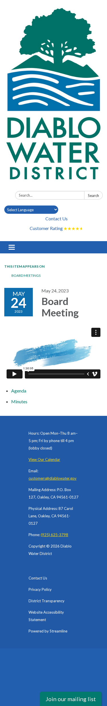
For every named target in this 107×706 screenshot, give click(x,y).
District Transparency (46, 601)
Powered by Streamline (48, 631)
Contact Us (56, 218)
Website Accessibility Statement (46, 616)
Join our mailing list (71, 698)
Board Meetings (26, 275)
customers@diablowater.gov (52, 478)
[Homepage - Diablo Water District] (53, 96)
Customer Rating (56, 228)
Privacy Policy (40, 589)
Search (93, 195)
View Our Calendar (44, 459)
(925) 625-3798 (54, 534)
